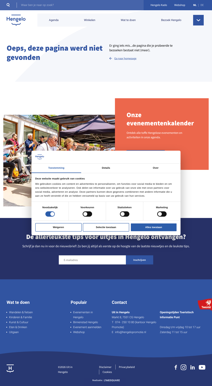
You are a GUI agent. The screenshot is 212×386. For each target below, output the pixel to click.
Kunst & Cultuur (18, 322)
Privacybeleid (127, 367)
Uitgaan (14, 332)
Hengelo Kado (159, 5)
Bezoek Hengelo (171, 20)
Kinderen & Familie (20, 317)
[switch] (87, 214)
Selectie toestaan (106, 227)
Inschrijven (139, 260)
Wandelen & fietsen (21, 312)
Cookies (107, 372)
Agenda (54, 20)
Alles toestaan (153, 227)
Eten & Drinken (18, 327)
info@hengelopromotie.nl (130, 332)
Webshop (179, 5)
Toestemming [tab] (56, 168)
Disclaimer (105, 367)
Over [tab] (156, 168)
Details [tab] (106, 168)
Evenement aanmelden (87, 327)
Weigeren (58, 227)
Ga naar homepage (125, 58)
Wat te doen (128, 20)
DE (202, 5)
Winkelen (89, 20)
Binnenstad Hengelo (85, 322)
